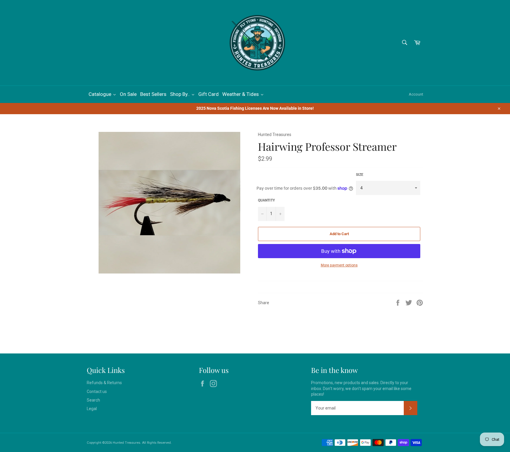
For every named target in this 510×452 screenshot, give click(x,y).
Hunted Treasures (126, 443)
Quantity (266, 200)
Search (93, 400)
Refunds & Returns (104, 382)
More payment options (339, 265)
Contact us (97, 391)
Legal (92, 408)
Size (359, 175)
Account (416, 94)
